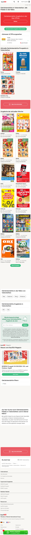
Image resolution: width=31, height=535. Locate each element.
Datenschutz (3, 527)
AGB (2, 529)
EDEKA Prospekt (4, 484)
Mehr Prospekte (15, 265)
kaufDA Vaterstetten (6, 463)
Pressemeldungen (5, 510)
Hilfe (2, 525)
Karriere (2, 478)
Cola (8, 309)
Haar (4, 296)
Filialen (14, 463)
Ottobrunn (22, 296)
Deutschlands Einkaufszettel (7, 504)
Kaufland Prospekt (5, 486)
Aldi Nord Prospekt (5, 494)
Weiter (15, 21)
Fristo (4, 383)
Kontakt (17, 527)
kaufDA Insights (4, 506)
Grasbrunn (9, 296)
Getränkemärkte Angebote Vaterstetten (15, 29)
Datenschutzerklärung (15, 337)
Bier (4, 309)
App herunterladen (5, 508)
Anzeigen (27, 4)
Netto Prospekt (4, 496)
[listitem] (8, 63)
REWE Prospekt (4, 488)
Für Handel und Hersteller (6, 476)
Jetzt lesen (15, 374)
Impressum (18, 525)
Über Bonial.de (4, 474)
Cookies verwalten (20, 529)
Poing (16, 296)
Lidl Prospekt (3, 498)
